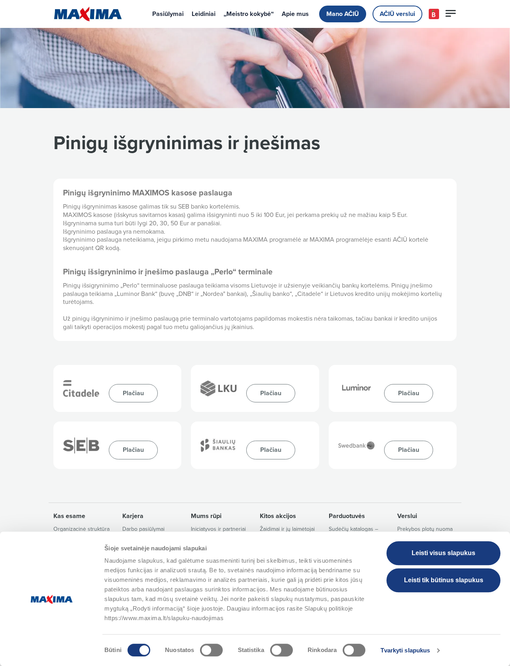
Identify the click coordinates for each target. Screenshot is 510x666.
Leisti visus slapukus (443, 553)
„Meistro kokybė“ (249, 14)
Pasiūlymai (168, 14)
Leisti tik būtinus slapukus (443, 580)
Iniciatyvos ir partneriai (218, 529)
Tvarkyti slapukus (405, 650)
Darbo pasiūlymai (143, 529)
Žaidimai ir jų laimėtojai (287, 529)
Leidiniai (204, 14)
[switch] (211, 650)
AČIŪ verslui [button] (397, 14)
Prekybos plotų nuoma (425, 529)
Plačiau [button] (133, 393)
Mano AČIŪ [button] (342, 14)
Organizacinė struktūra (81, 529)
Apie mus (295, 14)
